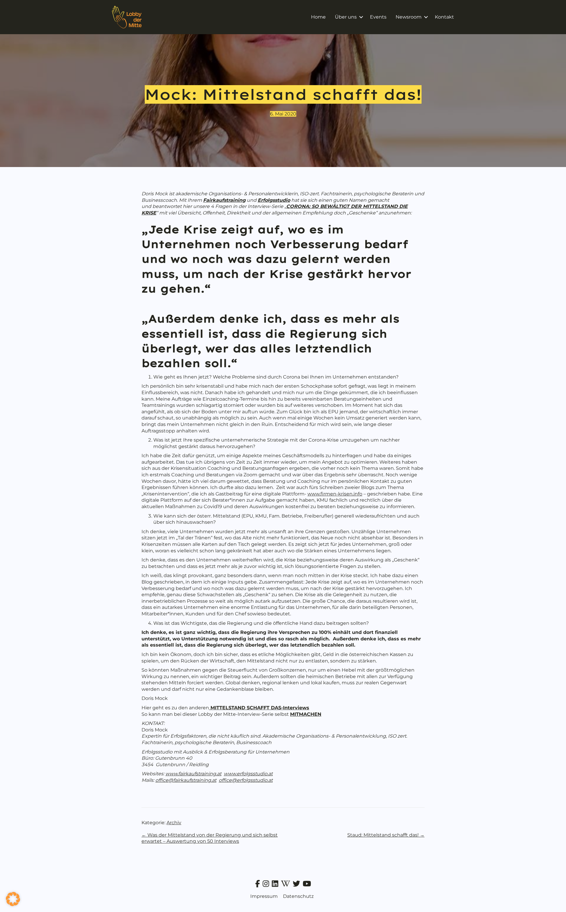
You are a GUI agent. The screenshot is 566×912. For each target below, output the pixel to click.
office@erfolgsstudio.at (246, 780)
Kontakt (444, 17)
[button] (361, 17)
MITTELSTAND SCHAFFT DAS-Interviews (259, 708)
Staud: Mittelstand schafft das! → (385, 835)
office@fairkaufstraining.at (185, 780)
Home (318, 17)
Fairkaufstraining (224, 200)
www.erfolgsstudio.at (248, 773)
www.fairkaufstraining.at (193, 773)
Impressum (264, 896)
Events (378, 17)
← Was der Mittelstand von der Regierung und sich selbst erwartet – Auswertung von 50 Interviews (210, 838)
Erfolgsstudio (274, 200)
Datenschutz (298, 896)
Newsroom (409, 17)
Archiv (174, 822)
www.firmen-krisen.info (334, 494)
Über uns (346, 17)
